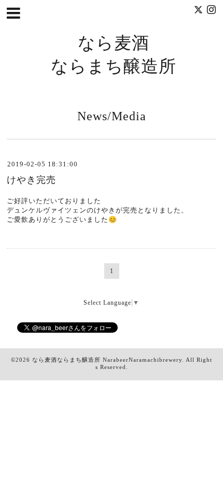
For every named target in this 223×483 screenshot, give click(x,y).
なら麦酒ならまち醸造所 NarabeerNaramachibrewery (107, 360)
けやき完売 (31, 180)
